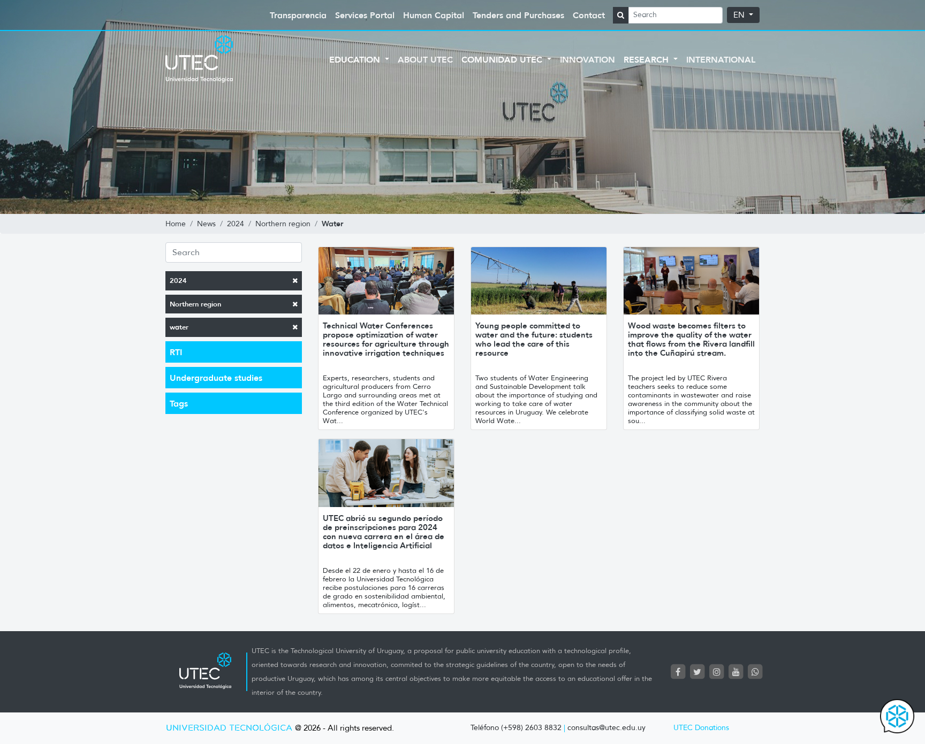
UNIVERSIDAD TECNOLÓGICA (229, 728)
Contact (589, 15)
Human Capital (433, 15)
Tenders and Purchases (518, 15)
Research (647, 59)
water (179, 327)
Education (356, 59)
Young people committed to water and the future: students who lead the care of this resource (534, 339)
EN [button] (740, 15)
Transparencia (298, 15)
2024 (178, 280)
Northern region (195, 304)
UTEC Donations (701, 727)
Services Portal (365, 15)
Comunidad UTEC (503, 59)
